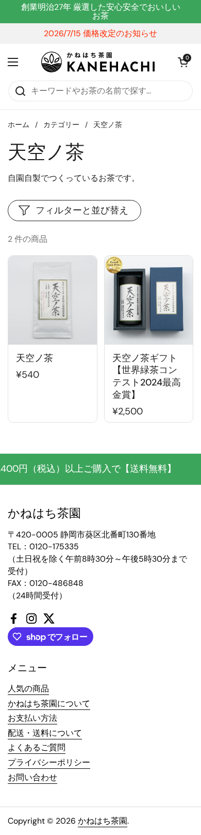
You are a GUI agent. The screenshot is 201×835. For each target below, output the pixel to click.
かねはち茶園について (49, 703)
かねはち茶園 (102, 820)
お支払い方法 (32, 718)
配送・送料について (45, 733)
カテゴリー (61, 124)
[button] (183, 62)
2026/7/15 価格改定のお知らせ (100, 33)
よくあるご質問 (36, 747)
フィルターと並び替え (82, 210)
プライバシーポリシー (49, 762)
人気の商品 (28, 688)
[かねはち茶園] (98, 62)
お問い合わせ (32, 777)
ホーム (18, 124)
